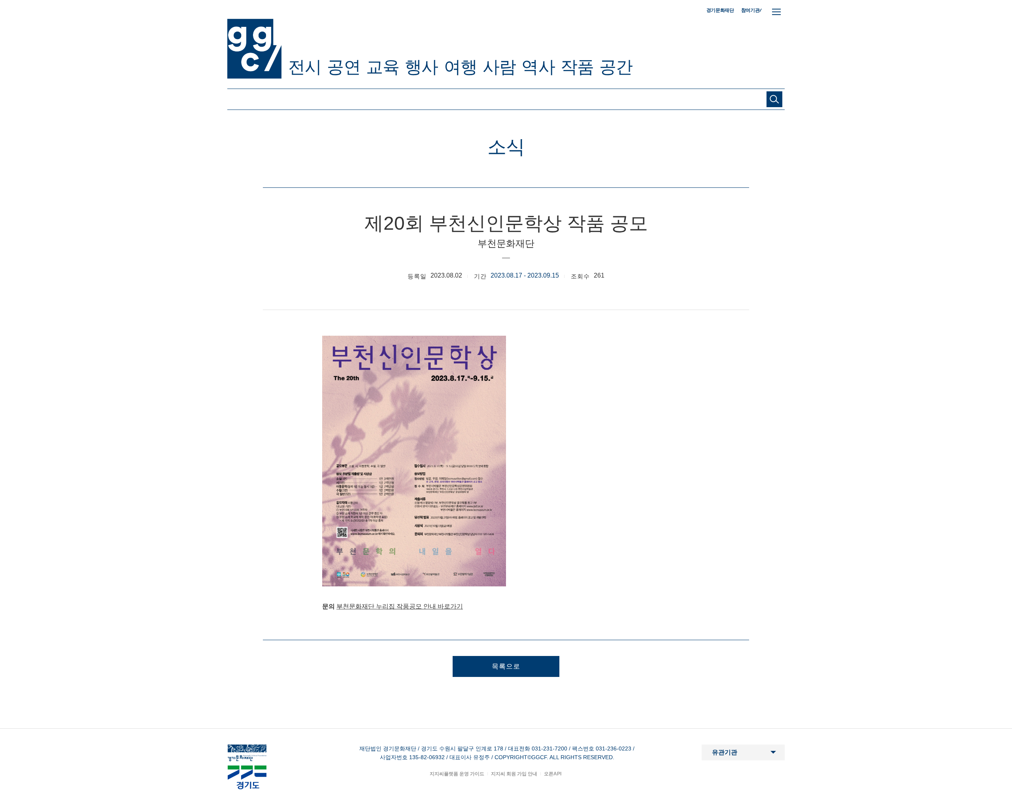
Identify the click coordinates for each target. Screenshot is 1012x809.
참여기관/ (751, 10)
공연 (343, 66)
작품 (577, 66)
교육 (382, 66)
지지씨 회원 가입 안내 (514, 774)
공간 (615, 66)
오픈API (552, 774)
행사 (421, 66)
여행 (460, 66)
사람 (499, 66)
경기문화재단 (720, 10)
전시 (304, 66)
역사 (538, 66)
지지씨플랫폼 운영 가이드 (457, 774)
